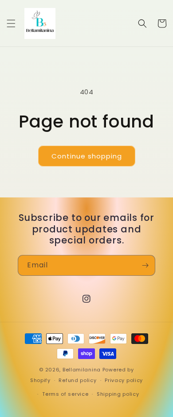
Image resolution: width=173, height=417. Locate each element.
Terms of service (65, 394)
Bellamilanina (82, 369)
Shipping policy (118, 394)
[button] (11, 23)
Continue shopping (86, 156)
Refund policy (77, 380)
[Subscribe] (145, 265)
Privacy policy (124, 380)
